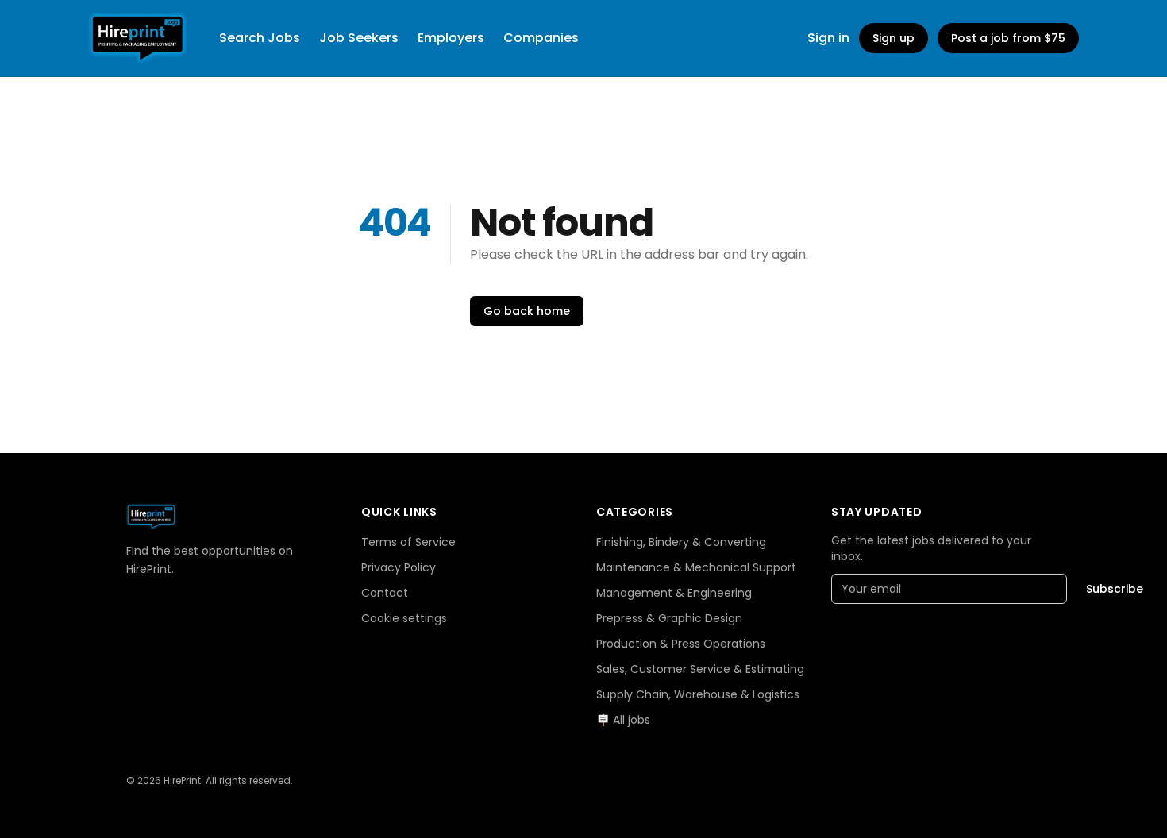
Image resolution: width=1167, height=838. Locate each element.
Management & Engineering (674, 593)
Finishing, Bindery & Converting (681, 542)
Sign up (893, 38)
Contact (384, 593)
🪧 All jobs (623, 720)
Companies (541, 38)
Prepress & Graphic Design (669, 618)
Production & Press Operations (680, 644)
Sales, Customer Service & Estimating (700, 669)
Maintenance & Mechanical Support (696, 567)
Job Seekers (359, 38)
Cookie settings (404, 618)
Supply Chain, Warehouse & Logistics (697, 694)
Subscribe (1114, 589)
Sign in (828, 38)
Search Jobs (259, 38)
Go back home (526, 311)
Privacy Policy (398, 567)
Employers (451, 38)
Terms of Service (408, 542)
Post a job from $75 (1008, 38)
